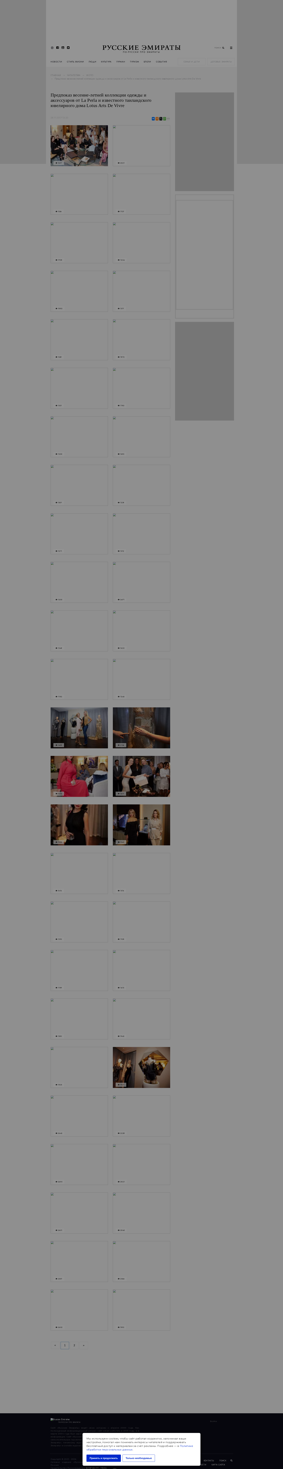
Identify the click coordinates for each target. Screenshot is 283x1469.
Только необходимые (139, 1458)
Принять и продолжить (104, 1458)
